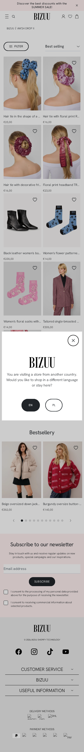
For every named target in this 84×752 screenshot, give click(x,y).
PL (54, 405)
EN (31, 405)
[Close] (73, 340)
